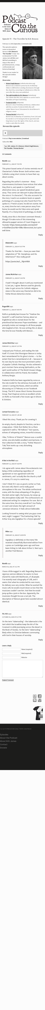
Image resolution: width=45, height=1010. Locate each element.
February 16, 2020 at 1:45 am (12, 415)
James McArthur (11, 274)
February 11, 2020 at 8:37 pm (15, 246)
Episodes (17, 44)
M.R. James (11, 146)
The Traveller (8, 148)
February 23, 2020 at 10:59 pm (15, 535)
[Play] (5, 134)
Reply (40, 235)
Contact (3, 744)
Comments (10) (26, 44)
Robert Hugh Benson (13, 83)
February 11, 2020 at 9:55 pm (12, 310)
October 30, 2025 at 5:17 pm (11, 617)
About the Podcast (8, 737)
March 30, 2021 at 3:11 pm (11, 567)
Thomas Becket (11, 114)
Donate (3, 747)
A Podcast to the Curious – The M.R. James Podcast (18, 729)
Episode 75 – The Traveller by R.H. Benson (20, 39)
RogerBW (5, 306)
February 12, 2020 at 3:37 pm (12, 346)
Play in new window (15, 138)
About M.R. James (8, 741)
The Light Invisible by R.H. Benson (17, 95)
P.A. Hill (5, 614)
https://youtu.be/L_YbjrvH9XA (17, 261)
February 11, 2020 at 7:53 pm (12, 164)
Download (25, 138)
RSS (11, 142)
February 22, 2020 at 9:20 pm (12, 464)
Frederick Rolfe (11, 103)
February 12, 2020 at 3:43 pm (15, 278)
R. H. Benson (20, 146)
